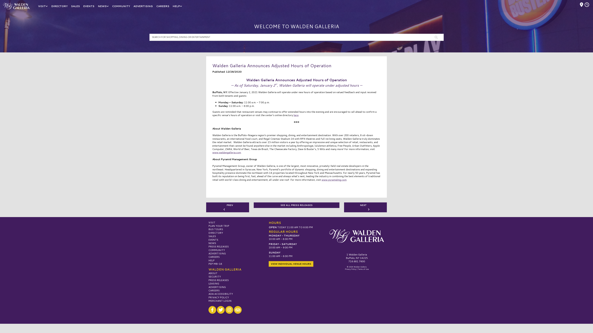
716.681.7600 (356, 261)
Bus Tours (215, 229)
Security (214, 276)
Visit (211, 222)
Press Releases (218, 246)
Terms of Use (363, 269)
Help (211, 260)
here (296, 115)
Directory (215, 232)
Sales (212, 236)
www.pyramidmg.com (334, 179)
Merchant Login (219, 300)
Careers (214, 257)
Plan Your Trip (218, 226)
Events (213, 239)
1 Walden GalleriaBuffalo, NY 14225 (357, 256)
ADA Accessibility (220, 294)
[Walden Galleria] (357, 236)
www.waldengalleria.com (226, 152)
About (212, 273)
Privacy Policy (218, 297)
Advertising (217, 253)
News (212, 243)
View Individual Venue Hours (291, 263)
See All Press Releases (296, 205)
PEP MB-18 (215, 263)
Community (216, 250)
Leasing (213, 283)
